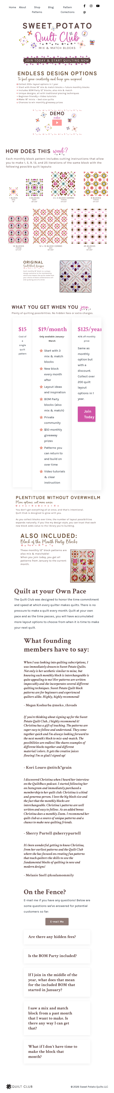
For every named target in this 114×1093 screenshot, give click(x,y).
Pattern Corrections (68, 10)
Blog (51, 7)
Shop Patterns (37, 10)
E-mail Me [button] (57, 921)
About (22, 7)
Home (12, 7)
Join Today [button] (89, 414)
